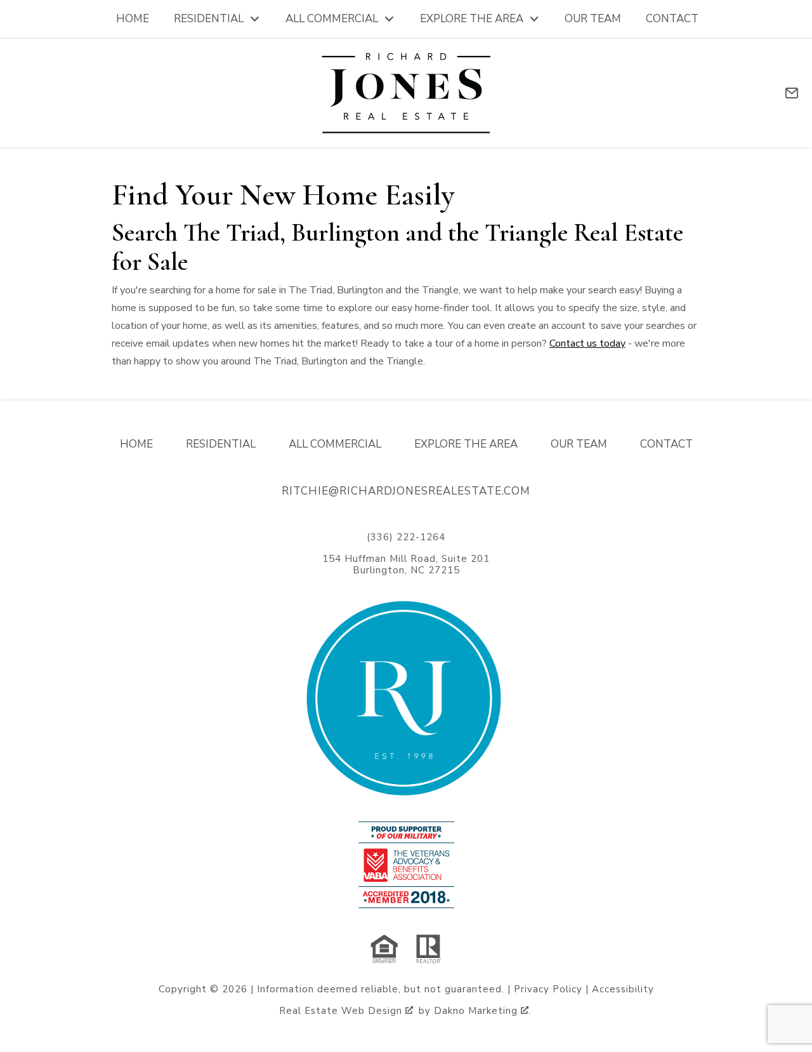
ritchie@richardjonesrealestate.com (406, 491)
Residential (221, 444)
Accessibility (623, 989)
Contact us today (587, 343)
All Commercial (335, 444)
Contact (672, 18)
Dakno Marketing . (482, 1010)
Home (132, 18)
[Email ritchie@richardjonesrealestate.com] (791, 93)
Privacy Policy (548, 989)
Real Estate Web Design (342, 1010)
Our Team (593, 18)
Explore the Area (466, 444)
